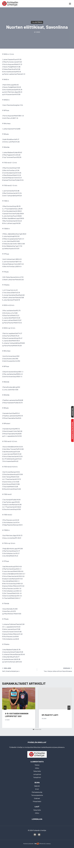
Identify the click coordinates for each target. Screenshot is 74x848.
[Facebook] (34, 834)
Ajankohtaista (37, 762)
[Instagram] (39, 834)
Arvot (37, 789)
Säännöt (37, 786)
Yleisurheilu (37, 771)
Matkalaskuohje (37, 792)
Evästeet (37, 798)
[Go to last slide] (5, 708)
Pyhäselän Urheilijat (37, 742)
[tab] (33, 729)
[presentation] (18, 698)
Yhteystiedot (37, 801)
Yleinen (37, 765)
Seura (37, 782)
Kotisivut (25, 843)
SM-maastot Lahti (50, 715)
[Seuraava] (69, 708)
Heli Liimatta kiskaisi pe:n (10, 669)
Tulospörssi (37, 22)
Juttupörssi (37, 774)
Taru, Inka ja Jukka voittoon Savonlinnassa (58, 669)
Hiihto (37, 768)
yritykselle (30, 843)
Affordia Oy (42, 843)
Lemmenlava (37, 819)
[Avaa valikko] (70, 3)
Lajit (37, 806)
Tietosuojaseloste (37, 795)
